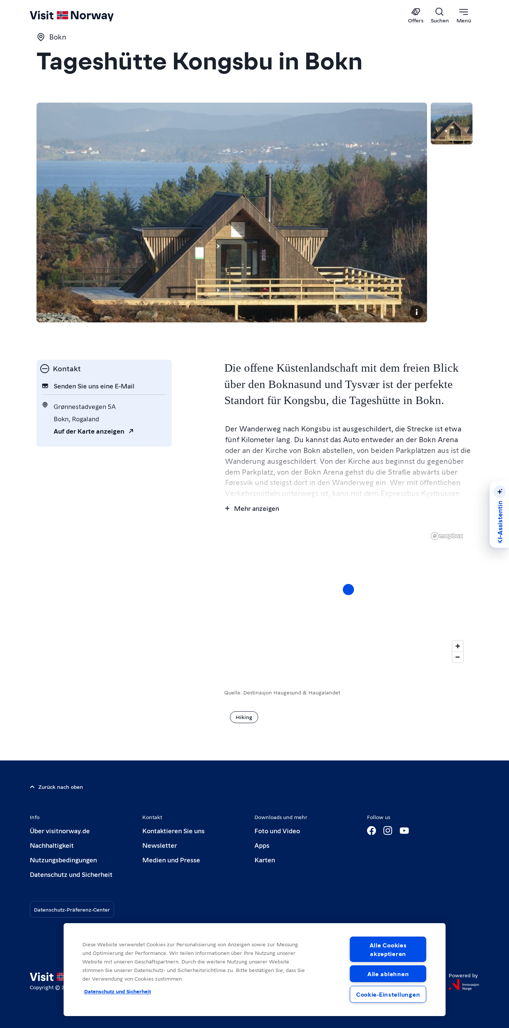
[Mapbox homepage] (446, 536)
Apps (262, 845)
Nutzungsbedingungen (63, 859)
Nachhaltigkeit (52, 845)
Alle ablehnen (388, 974)
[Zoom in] (457, 646)
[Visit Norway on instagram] (387, 830)
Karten (265, 859)
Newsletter (159, 845)
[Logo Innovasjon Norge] (464, 984)
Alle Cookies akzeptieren (388, 949)
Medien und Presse (171, 859)
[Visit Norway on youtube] (404, 830)
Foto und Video (277, 830)
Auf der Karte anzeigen (89, 430)
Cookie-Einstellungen (388, 994)
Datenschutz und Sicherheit (71, 874)
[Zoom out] (457, 657)
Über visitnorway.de (60, 830)
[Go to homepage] (84, 16)
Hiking (244, 716)
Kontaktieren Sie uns (173, 830)
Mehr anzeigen (256, 508)
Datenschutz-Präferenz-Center (72, 909)
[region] (348, 597)
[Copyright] (416, 312)
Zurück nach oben (60, 786)
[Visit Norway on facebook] (371, 830)
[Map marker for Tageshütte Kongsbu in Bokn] (348, 589)
